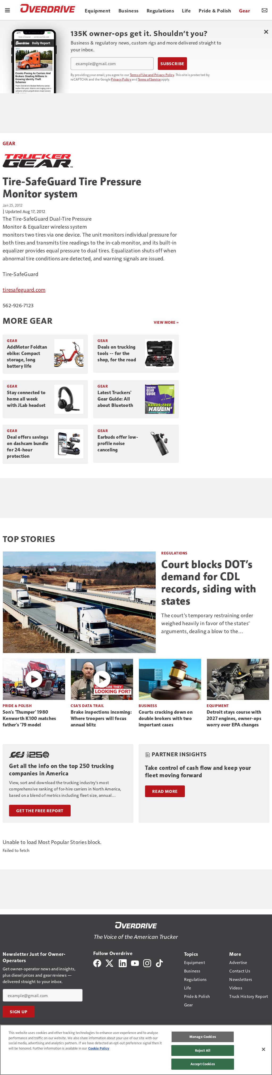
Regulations (174, 553)
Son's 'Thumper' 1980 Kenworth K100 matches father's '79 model (29, 718)
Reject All (202, 1050)
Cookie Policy (98, 1048)
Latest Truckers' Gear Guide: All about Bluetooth (115, 399)
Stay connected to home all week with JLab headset (26, 399)
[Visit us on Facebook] (97, 962)
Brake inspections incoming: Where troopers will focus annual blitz (101, 718)
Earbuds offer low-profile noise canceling (117, 443)
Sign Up (18, 1011)
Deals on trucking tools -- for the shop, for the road (116, 353)
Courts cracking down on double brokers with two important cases (166, 718)
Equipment (218, 705)
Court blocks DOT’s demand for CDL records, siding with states (208, 582)
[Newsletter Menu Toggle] (264, 10)
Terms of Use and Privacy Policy (152, 75)
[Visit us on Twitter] (109, 962)
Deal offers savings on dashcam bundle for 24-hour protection (27, 446)
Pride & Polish (17, 705)
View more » (166, 322)
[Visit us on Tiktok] (159, 962)
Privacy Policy (121, 79)
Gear (9, 143)
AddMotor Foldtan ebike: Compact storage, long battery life (27, 356)
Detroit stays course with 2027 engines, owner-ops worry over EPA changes (234, 718)
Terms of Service (149, 79)
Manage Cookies (202, 1036)
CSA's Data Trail (87, 705)
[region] (136, 1050)
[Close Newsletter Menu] (266, 31)
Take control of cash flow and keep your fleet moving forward (198, 771)
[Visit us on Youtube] (135, 962)
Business (148, 705)
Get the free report (39, 810)
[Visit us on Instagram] (147, 962)
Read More (165, 791)
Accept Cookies (202, 1064)
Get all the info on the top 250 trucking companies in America (61, 769)
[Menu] (7, 10)
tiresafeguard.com (24, 289)
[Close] (263, 1049)
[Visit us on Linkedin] (123, 962)
